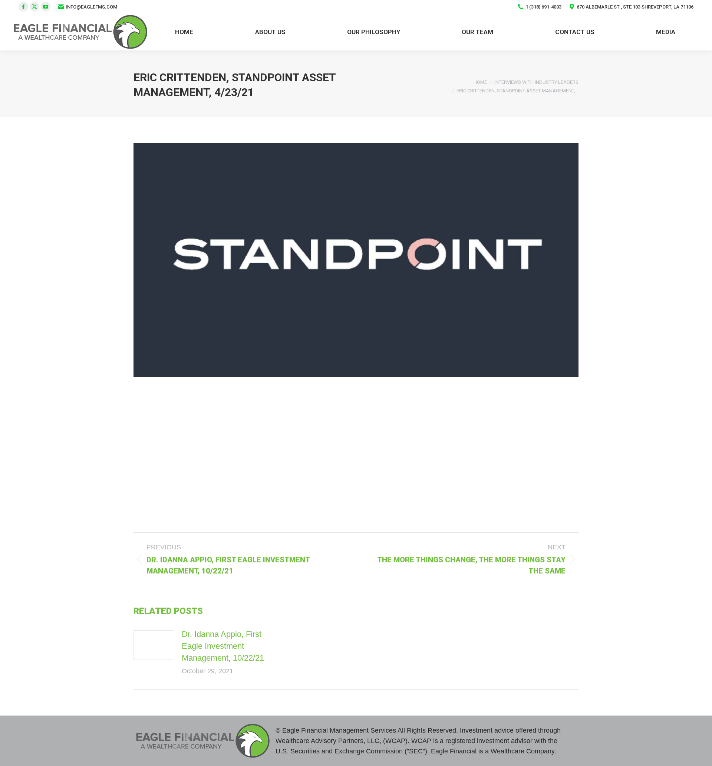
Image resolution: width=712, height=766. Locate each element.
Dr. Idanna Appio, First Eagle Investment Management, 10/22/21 (223, 646)
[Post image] (154, 645)
